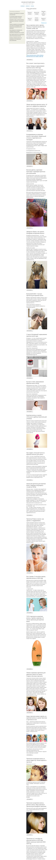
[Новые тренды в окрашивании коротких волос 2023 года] (36, 93)
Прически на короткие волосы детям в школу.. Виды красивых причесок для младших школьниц (36, 804)
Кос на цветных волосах (36, 19)
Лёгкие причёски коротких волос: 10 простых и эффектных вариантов (36, 105)
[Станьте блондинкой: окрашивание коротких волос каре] (36, 366)
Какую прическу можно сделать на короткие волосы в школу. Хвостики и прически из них (36, 717)
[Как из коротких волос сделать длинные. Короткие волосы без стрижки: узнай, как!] (36, 55)
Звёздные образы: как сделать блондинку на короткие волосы (35, 232)
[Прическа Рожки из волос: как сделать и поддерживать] (36, 557)
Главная (23, 6)
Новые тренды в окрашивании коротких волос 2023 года (35, 67)
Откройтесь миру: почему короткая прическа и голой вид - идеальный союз (17, 21)
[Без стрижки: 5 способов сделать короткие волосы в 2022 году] (36, 604)
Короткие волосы (30, 13)
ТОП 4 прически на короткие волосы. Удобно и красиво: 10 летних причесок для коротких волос (35, 619)
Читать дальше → (29, 59)
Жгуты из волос (30, 19)
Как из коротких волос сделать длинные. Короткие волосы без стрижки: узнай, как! (35, 26)
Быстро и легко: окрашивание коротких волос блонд (35, 382)
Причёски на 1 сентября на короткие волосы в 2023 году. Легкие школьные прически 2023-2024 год (36, 841)
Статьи (32, 6)
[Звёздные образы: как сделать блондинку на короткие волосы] (36, 275)
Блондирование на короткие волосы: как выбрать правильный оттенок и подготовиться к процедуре (36, 137)
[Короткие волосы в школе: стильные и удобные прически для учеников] (36, 441)
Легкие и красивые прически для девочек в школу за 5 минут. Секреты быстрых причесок (35, 674)
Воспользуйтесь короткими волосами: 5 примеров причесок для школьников (35, 171)
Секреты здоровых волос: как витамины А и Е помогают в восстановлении (16, 39)
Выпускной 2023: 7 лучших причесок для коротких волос (34, 294)
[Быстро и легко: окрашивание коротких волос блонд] (36, 405)
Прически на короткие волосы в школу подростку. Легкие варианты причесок (36, 760)
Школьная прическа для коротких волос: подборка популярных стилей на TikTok (36, 485)
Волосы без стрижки (36, 13)
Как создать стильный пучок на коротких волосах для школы (35, 453)
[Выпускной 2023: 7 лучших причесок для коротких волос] (36, 319)
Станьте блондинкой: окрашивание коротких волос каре (36, 335)
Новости (28, 6)
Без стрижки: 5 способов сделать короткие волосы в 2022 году (36, 577)
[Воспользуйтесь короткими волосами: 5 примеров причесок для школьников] (36, 213)
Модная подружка (28, 2)
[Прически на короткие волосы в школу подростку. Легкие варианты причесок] (36, 773)
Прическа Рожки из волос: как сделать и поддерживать (35, 519)
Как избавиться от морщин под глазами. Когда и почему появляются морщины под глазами (17, 31)
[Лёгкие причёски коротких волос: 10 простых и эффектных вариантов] (36, 123)
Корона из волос (43, 19)
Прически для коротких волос (43, 13)
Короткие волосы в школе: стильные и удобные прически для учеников (36, 416)
